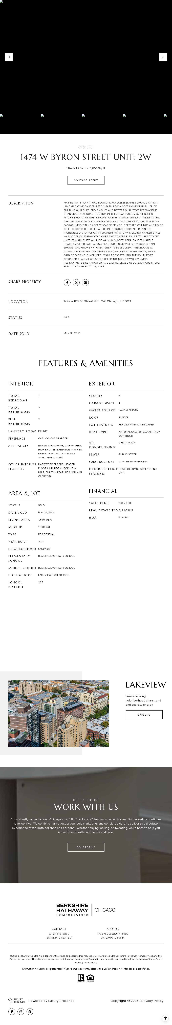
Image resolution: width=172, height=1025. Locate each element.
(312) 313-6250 (59, 933)
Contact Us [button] (86, 847)
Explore (144, 714)
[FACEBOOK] (11, 1011)
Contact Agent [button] (86, 180)
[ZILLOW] (30, 1011)
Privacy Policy (152, 1001)
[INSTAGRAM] (20, 1011)
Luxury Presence (61, 1001)
